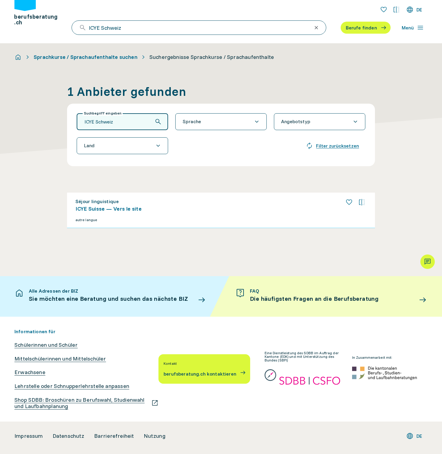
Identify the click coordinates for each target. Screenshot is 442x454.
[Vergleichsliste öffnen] (396, 10)
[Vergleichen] (362, 202)
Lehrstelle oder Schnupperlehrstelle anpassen (71, 386)
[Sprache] (221, 121)
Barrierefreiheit (114, 436)
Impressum (28, 436)
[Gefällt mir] (349, 202)
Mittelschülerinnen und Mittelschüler (60, 358)
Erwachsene (29, 372)
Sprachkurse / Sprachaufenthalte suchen (85, 57)
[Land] (122, 145)
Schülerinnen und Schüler (46, 345)
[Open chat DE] (427, 261)
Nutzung (154, 436)
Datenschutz (68, 436)
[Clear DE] (316, 27)
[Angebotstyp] (319, 121)
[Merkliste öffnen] (384, 10)
